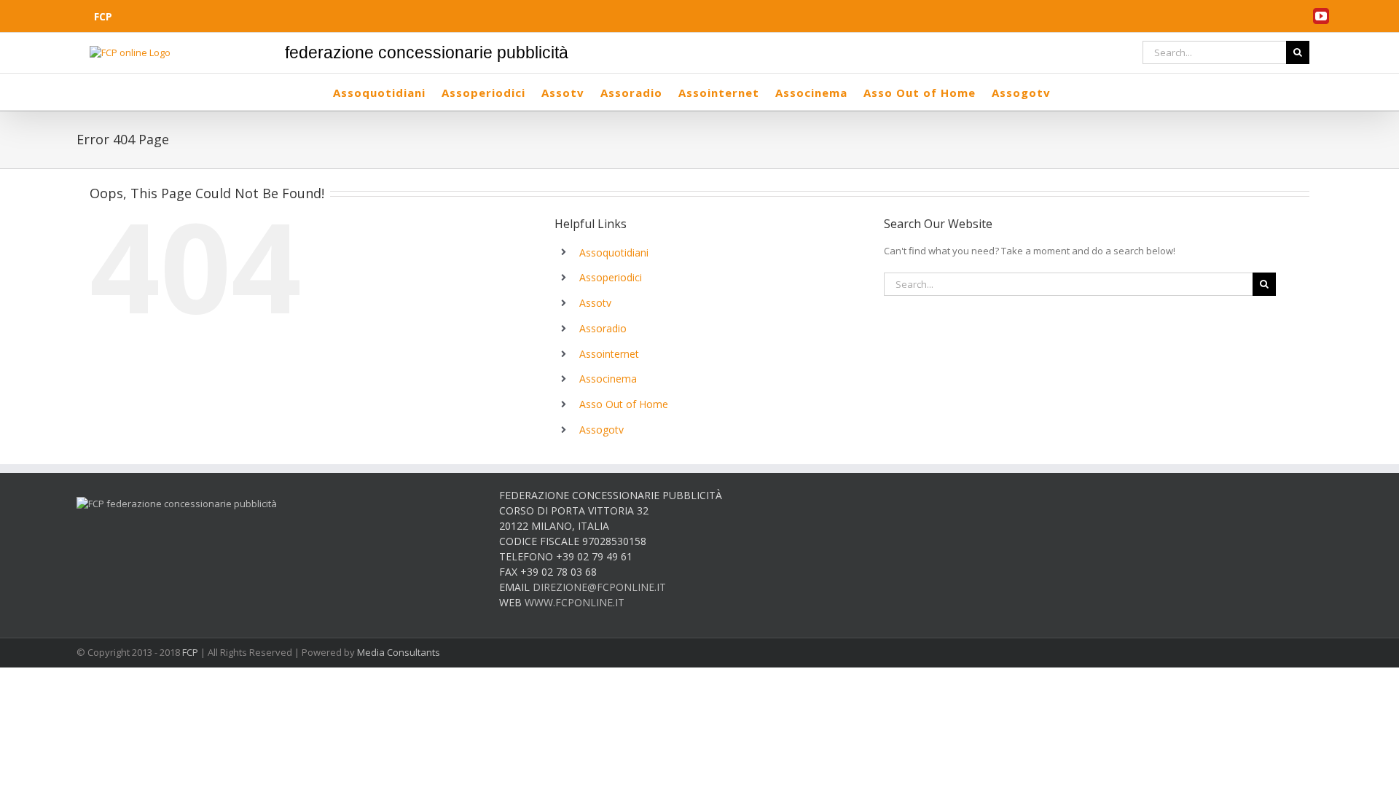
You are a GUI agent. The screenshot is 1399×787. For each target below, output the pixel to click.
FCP (190, 652)
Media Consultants (398, 652)
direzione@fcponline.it (599, 587)
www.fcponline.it (574, 602)
